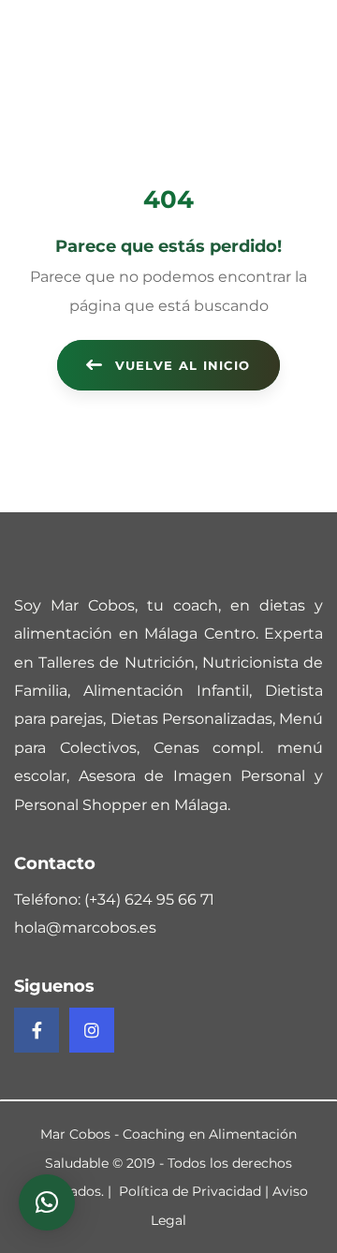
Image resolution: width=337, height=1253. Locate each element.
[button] (47, 1202)
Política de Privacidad (190, 1191)
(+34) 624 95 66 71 (149, 899)
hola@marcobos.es (85, 927)
